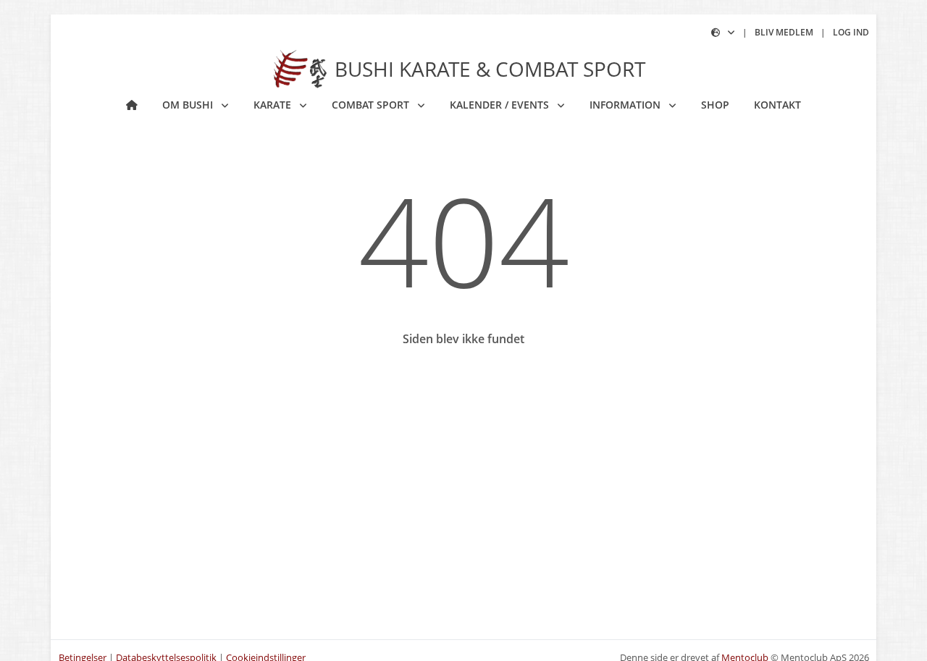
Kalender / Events (501, 104)
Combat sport (372, 104)
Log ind (851, 32)
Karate (273, 104)
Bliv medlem (784, 32)
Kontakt (777, 104)
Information (626, 104)
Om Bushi (189, 104)
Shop (715, 104)
